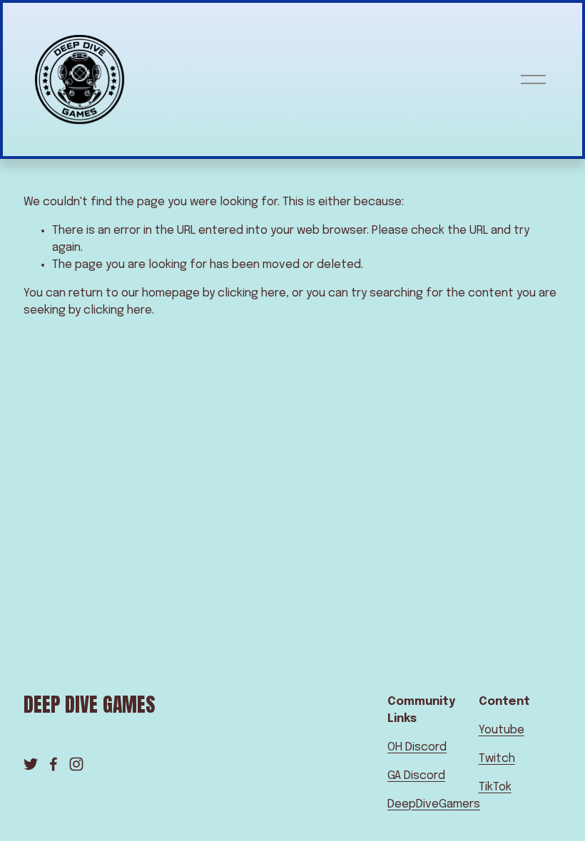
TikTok (495, 787)
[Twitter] (31, 764)
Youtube (501, 730)
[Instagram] (76, 764)
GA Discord (416, 776)
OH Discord (417, 747)
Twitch (497, 759)
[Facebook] (53, 764)
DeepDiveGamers (433, 804)
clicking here (252, 293)
